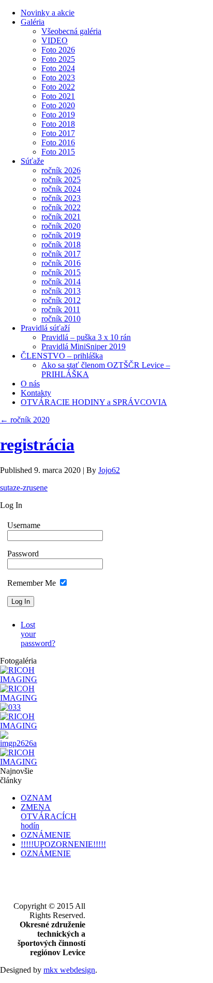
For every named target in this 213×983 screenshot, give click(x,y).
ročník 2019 (61, 235)
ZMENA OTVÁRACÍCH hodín (49, 816)
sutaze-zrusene (24, 487)
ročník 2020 (61, 226)
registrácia (37, 444)
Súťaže (32, 161)
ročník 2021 (61, 216)
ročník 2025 (61, 179)
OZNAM (36, 797)
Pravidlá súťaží (45, 328)
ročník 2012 (61, 300)
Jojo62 (109, 470)
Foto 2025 (58, 59)
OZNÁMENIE (46, 835)
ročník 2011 (60, 309)
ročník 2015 (61, 272)
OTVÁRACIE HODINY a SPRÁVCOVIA (94, 402)
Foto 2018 (58, 124)
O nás (30, 383)
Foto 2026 (58, 49)
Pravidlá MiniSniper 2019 (83, 346)
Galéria (32, 22)
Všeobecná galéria (71, 31)
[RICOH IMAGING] (21, 679)
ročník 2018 (61, 244)
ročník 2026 (61, 170)
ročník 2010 (61, 318)
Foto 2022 (58, 86)
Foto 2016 (58, 142)
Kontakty (36, 392)
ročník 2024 (61, 188)
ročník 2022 (61, 207)
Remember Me (31, 583)
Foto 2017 (58, 133)
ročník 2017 (61, 253)
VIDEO (54, 40)
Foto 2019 (58, 114)
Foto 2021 (58, 96)
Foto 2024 (58, 68)
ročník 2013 (61, 290)
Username (23, 525)
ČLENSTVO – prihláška (62, 355)
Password (23, 553)
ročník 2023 (61, 198)
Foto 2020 (58, 105)
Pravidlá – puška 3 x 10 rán (86, 337)
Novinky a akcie (47, 12)
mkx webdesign (69, 969)
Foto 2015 (58, 151)
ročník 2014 (61, 281)
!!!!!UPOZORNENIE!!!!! (63, 844)
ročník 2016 (61, 263)
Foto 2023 (58, 77)
